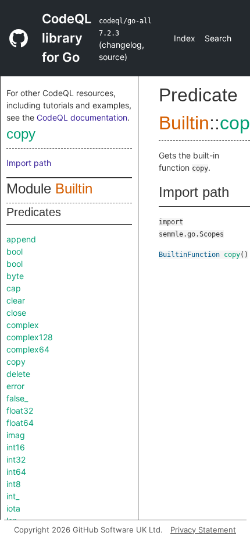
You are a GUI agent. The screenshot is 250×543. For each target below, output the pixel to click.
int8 (13, 484)
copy (20, 134)
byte (15, 276)
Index (184, 38)
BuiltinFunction (189, 255)
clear (15, 300)
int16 (15, 447)
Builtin (73, 188)
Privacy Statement (203, 529)
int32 (16, 459)
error (15, 386)
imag (15, 435)
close (16, 313)
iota (13, 508)
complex (22, 325)
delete (18, 374)
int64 (16, 472)
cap (13, 288)
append (21, 239)
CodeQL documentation (82, 117)
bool (14, 251)
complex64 (27, 349)
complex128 (29, 337)
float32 (19, 410)
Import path (28, 163)
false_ (17, 398)
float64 (20, 423)
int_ (12, 496)
